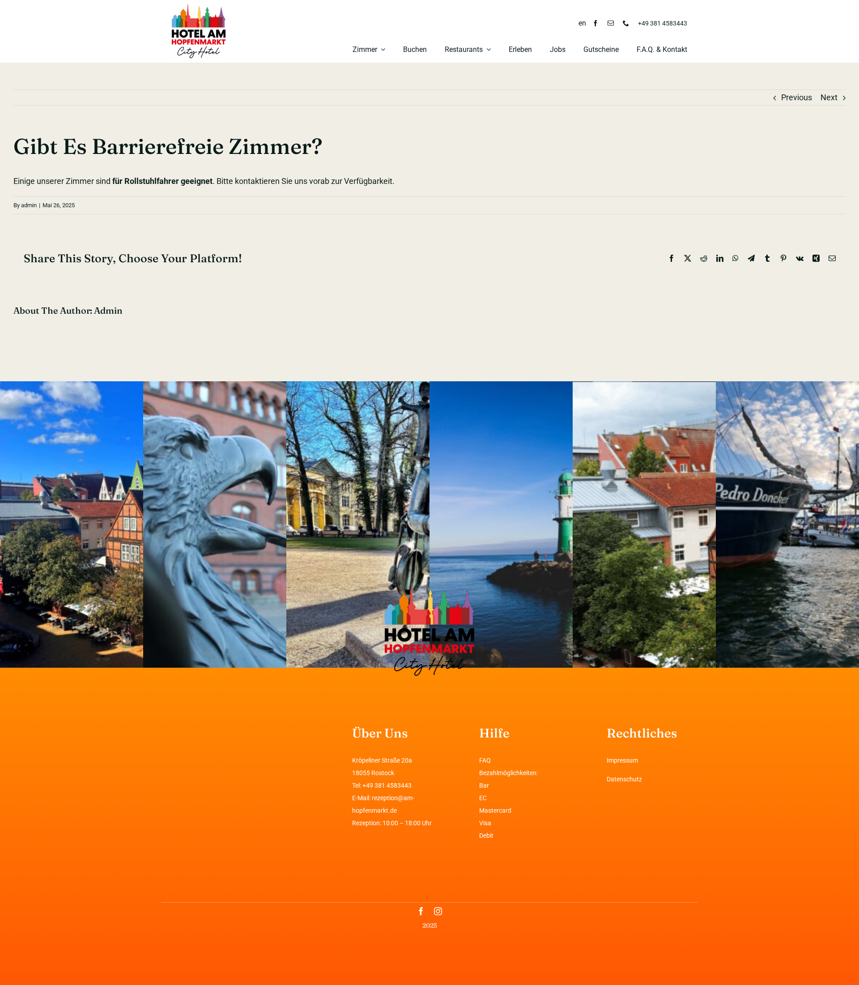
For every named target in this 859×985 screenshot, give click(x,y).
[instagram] (438, 911)
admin (29, 205)
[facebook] (595, 23)
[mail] (611, 23)
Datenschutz (624, 779)
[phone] (626, 23)
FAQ (485, 760)
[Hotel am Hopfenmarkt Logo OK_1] (198, 8)
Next (829, 97)
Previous (796, 97)
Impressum (622, 760)
